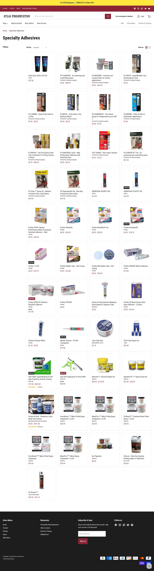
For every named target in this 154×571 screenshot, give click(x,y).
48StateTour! (44, 534)
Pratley (30, 234)
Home (5, 31)
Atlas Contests (45, 528)
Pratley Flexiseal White (36, 341)
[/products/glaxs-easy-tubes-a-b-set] (41, 63)
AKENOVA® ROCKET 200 (101, 191)
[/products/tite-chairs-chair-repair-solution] (105, 140)
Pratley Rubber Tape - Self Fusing (72, 266)
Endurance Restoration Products (37, 421)
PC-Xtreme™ (33, 492)
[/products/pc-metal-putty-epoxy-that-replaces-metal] (73, 102)
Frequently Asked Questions (49, 525)
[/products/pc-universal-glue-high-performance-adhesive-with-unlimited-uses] (73, 140)
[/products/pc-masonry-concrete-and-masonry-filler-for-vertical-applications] (105, 63)
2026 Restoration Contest (29, 8)
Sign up (83, 541)
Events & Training (145, 23)
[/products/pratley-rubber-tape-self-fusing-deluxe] (105, 254)
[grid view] (146, 47)
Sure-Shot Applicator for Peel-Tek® (73, 377)
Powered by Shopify (8, 559)
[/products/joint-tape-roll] (105, 328)
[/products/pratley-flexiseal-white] (41, 328)
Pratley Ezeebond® (131, 227)
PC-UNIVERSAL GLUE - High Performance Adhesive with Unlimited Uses (70, 155)
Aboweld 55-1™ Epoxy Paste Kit (135, 377)
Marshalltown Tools (97, 343)
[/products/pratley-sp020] (73, 290)
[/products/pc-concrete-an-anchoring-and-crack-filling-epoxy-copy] (136, 140)
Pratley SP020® (66, 302)
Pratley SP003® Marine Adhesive (136, 266)
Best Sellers (29, 23)
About (18, 8)
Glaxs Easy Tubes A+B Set (37, 76)
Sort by (28, 47)
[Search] (108, 16)
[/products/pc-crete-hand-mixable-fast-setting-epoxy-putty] (136, 63)
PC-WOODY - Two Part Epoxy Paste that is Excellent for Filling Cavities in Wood (41, 155)
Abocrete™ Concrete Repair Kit (103, 377)
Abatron (94, 379)
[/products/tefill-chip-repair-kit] (136, 328)
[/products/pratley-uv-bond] (136, 290)
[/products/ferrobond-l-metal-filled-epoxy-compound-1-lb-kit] (73, 404)
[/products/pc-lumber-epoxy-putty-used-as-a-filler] (41, 102)
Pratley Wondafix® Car (100, 227)
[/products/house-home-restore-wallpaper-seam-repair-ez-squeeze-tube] (105, 290)
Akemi (94, 193)
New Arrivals (41, 23)
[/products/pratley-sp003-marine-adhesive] (136, 254)
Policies (12, 8)
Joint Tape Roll (97, 341)
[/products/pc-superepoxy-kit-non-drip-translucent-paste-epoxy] (73, 179)
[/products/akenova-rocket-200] (105, 179)
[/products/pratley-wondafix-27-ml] (73, 215)
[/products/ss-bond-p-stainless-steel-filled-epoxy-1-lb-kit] (136, 404)
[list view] (149, 47)
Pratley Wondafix (66, 227)
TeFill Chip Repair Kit (131, 341)
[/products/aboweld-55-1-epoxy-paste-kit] (136, 364)
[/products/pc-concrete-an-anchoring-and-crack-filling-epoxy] (73, 63)
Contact (5, 8)
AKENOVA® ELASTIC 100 (133, 191)
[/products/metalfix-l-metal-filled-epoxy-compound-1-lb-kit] (105, 404)
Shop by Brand (16, 23)
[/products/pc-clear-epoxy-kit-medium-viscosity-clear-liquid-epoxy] (41, 179)
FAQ (122, 23)
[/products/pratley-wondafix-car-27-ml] (105, 215)
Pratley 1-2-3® (33, 266)
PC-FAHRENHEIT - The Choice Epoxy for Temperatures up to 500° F (104, 116)
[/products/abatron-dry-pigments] (105, 444)
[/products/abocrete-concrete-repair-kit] (105, 364)
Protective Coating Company (68, 80)
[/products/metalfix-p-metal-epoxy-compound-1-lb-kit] (73, 444)
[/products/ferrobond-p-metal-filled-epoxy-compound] (41, 444)
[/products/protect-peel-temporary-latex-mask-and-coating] (41, 404)
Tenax (30, 78)
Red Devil (94, 307)
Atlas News (131, 23)
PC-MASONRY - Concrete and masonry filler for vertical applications (102, 78)
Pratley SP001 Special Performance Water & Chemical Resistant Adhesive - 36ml (39, 229)
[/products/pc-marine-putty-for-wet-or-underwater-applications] (136, 102)
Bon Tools (127, 461)
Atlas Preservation (33, 494)
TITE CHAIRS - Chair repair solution (104, 153)
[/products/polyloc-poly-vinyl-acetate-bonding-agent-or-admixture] (136, 444)
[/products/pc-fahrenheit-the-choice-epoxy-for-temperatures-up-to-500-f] (105, 102)
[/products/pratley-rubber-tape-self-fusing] (73, 254)
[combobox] (69, 16)
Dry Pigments (97, 456)
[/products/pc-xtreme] (41, 480)
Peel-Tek (30, 381)
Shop (5, 23)
